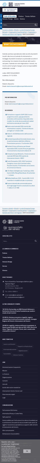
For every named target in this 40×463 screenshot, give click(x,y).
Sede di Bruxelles (10, 16)
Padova (21, 16)
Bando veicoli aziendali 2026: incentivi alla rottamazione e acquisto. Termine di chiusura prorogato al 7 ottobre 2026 (20, 128)
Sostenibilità (7, 354)
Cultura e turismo (18, 355)
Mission (4, 371)
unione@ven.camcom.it (16, 295)
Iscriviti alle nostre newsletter (11, 387)
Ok (27, 451)
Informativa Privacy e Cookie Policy (12, 413)
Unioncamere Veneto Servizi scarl (12, 391)
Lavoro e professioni (9, 344)
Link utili (4, 384)
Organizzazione (7, 377)
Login (3, 398)
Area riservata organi (8, 394)
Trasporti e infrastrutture (24, 346)
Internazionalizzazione (9, 349)
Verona (16, 19)
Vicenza (22, 19)
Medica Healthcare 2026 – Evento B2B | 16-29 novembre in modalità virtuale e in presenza (20, 179)
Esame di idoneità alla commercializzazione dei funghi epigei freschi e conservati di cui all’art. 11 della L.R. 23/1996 (21, 185)
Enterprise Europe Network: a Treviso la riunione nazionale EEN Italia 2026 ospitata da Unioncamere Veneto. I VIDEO (21, 156)
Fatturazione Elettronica (9, 410)
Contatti (5, 381)
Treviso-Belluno (30, 16)
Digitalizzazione (23, 351)
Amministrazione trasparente (11, 367)
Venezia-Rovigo (7, 19)
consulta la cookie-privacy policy (9, 455)
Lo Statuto (5, 374)
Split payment (6, 417)
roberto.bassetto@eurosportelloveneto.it (19, 86)
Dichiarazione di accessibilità (10, 434)
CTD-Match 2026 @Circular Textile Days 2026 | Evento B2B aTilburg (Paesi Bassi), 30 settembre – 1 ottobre (21, 173)
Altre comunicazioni (8, 430)
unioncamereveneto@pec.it (16, 297)
